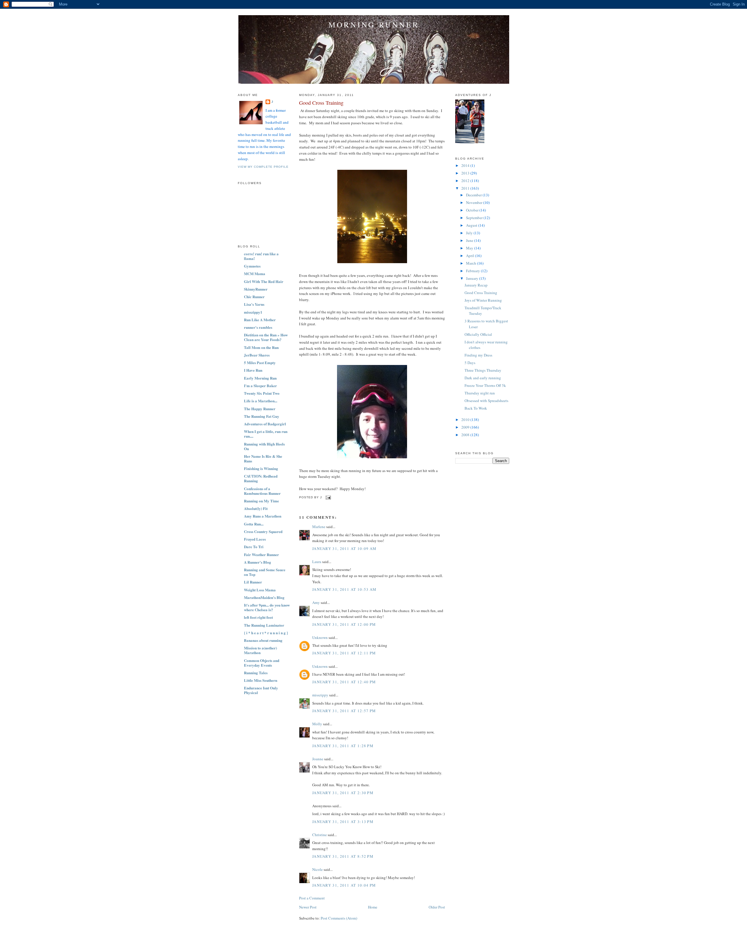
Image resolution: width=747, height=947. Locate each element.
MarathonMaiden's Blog (264, 597)
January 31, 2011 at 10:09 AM (344, 548)
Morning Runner (374, 24)
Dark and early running (483, 377)
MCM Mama (254, 273)
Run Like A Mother (260, 319)
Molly (317, 723)
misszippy (320, 695)
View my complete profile (263, 166)
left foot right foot (258, 617)
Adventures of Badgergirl (265, 424)
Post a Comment (312, 898)
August (472, 225)
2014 (465, 165)
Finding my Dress (478, 355)
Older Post (437, 907)
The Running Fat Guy (261, 416)
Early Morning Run (260, 378)
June (470, 240)
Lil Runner (253, 582)
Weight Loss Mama (260, 590)
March (471, 263)
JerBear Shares (257, 355)
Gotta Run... (253, 524)
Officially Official (478, 334)
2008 (465, 434)
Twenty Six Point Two (262, 393)
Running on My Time (261, 501)
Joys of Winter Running (483, 300)
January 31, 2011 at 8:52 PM (343, 856)
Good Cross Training (321, 102)
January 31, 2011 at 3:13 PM (343, 821)
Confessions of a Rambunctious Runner (262, 491)
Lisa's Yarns (254, 304)
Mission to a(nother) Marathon (260, 650)
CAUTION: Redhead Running (260, 478)
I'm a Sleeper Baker (260, 385)
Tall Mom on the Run (261, 347)
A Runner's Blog (257, 562)
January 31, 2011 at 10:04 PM (344, 885)
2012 (465, 180)
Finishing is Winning (261, 468)
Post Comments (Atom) (339, 918)
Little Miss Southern (260, 680)
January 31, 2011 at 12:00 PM (344, 624)
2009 (465, 427)
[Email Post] (327, 497)
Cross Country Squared (263, 531)
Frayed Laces (255, 539)
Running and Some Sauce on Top (264, 572)
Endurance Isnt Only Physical (261, 690)
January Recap (476, 285)
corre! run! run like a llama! (261, 256)
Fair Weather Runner (261, 554)
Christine (319, 834)
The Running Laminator (264, 625)
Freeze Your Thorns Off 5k (485, 385)
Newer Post (308, 907)
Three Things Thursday (483, 370)
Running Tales (256, 672)
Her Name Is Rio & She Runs (263, 458)
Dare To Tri (253, 546)
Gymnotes (252, 266)
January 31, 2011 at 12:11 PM (344, 653)
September (475, 217)
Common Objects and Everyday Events (261, 663)
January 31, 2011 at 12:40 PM (344, 681)
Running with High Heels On (264, 446)
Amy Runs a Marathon (262, 516)
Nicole (317, 869)
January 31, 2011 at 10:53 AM (344, 589)
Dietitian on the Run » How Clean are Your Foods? (266, 337)
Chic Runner (254, 296)
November (474, 202)
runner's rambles (258, 327)
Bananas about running (263, 640)
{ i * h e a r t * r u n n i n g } (266, 632)
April (470, 255)
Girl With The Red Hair (263, 281)
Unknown (320, 637)
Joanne (317, 758)
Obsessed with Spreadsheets (486, 400)
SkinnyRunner (256, 289)
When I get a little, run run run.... (265, 434)
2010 (465, 419)
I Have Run (253, 370)
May (470, 248)
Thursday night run (480, 393)
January (472, 278)
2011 (465, 188)
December (474, 195)
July (470, 232)
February (473, 270)
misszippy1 (253, 312)
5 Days (470, 362)
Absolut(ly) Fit (256, 508)
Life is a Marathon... (260, 400)
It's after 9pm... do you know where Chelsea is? (267, 607)
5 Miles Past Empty (260, 362)
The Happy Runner (259, 408)
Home (372, 907)
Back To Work (476, 408)
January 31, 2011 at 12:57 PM (344, 710)
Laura (316, 561)
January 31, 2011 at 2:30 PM (343, 792)
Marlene (318, 526)
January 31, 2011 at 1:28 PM (343, 745)
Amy (316, 602)
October (472, 210)
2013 (465, 173)
